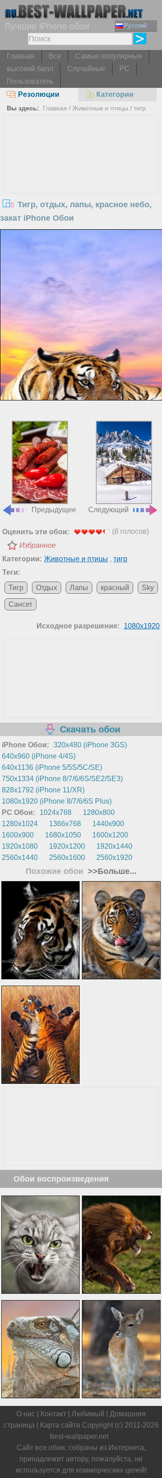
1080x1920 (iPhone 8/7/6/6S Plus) (57, 801)
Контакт (53, 1414)
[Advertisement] (81, 183)
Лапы (79, 587)
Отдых (46, 587)
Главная (21, 56)
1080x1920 (142, 626)
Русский (135, 25)
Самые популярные (108, 56)
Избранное (37, 545)
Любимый (88, 1414)
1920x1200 (67, 846)
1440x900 (108, 824)
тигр (140, 108)
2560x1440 (20, 857)
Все (55, 56)
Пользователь (30, 81)
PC (124, 69)
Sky (148, 587)
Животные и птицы (100, 108)
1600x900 (18, 835)
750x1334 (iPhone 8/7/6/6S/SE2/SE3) (62, 778)
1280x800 (99, 812)
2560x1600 (67, 857)
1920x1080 (20, 846)
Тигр (16, 587)
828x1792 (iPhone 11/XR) (43, 790)
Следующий (108, 510)
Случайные (86, 69)
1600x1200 (110, 835)
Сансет (20, 604)
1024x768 (56, 812)
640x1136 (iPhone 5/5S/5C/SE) (52, 767)
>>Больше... (111, 871)
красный (115, 587)
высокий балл (30, 69)
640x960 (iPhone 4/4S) (39, 756)
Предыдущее (54, 510)
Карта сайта (60, 1425)
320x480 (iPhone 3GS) (90, 745)
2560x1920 (114, 857)
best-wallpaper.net (79, 1436)
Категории (115, 94)
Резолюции (38, 94)
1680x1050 (63, 835)
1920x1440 (114, 846)
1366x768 (65, 824)
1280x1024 (20, 824)
